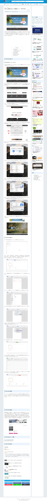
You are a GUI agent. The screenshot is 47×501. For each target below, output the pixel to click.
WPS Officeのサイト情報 (16, 54)
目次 (16, 47)
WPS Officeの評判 (15, 55)
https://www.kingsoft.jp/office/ (9, 439)
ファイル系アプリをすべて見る (17, 480)
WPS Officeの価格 (15, 53)
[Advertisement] (17, 41)
